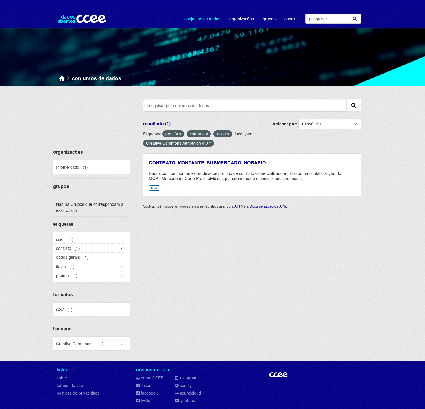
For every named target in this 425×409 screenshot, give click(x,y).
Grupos (269, 18)
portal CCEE (152, 378)
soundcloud (190, 393)
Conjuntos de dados (202, 18)
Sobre (289, 18)
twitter (146, 400)
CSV (154, 188)
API (237, 205)
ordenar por (284, 123)
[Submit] (355, 19)
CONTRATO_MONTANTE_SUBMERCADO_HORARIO (207, 162)
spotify (186, 385)
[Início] (62, 78)
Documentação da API (267, 205)
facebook (149, 393)
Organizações (241, 18)
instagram (188, 378)
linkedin (148, 385)
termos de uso (70, 385)
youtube (187, 400)
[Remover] (180, 134)
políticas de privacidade (78, 393)
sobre (62, 378)
